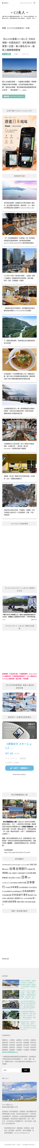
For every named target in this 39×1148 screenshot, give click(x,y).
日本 (24, 877)
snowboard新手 (24, 864)
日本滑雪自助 (8, 891)
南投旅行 (6, 869)
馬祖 (29, 902)
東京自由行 (10, 898)
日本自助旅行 (28, 891)
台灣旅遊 (30, 869)
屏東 (34, 873)
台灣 (12, 868)
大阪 (9, 873)
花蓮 (18, 902)
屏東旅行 (5, 878)
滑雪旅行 (18, 898)
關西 (26, 902)
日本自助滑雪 (6, 895)
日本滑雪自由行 (17, 891)
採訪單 (10, 843)
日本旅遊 (7, 887)
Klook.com (5, 958)
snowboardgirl (15, 865)
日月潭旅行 (18, 878)
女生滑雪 (29, 873)
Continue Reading (17, 96)
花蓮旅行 (22, 902)
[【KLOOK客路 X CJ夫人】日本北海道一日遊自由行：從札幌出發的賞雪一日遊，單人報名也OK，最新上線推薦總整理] (19, 68)
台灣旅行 (21, 869)
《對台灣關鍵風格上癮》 (9, 822)
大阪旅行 (14, 873)
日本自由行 (17, 894)
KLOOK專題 (6, 54)
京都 (31, 864)
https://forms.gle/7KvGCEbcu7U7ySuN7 (17, 852)
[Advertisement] (19, 934)
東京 (25, 894)
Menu (6, 3)
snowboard (6, 864)
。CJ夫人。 (19, 13)
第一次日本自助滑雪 (26, 898)
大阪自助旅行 (21, 873)
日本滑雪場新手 (24, 887)
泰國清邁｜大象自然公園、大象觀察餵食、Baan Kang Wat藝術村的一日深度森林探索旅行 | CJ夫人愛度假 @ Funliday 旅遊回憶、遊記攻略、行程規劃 (19, 676)
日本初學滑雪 (13, 883)
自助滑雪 (12, 901)
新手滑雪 (12, 878)
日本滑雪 (14, 887)
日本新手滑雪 (21, 883)
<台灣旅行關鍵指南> (27, 827)
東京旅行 (31, 895)
